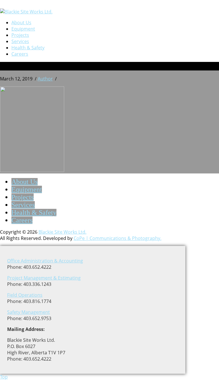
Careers (19, 54)
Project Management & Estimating (44, 278)
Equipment (23, 29)
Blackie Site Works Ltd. (62, 232)
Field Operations (24, 295)
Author (45, 79)
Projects (20, 35)
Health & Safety (27, 48)
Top (4, 377)
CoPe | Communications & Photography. (117, 238)
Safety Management (28, 312)
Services (20, 41)
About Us (21, 22)
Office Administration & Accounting (45, 261)
